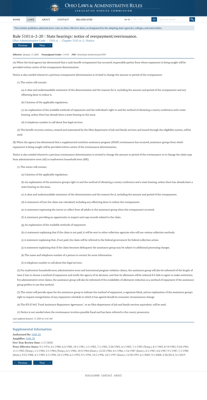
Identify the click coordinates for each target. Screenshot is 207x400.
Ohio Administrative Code (29, 40)
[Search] (192, 19)
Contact (63, 19)
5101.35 (36, 334)
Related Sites (84, 19)
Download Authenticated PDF (91, 54)
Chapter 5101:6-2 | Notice (78, 40)
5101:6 (53, 40)
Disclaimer (92, 375)
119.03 (66, 54)
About (46, 19)
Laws (31, 19)
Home (16, 19)
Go (154, 19)
